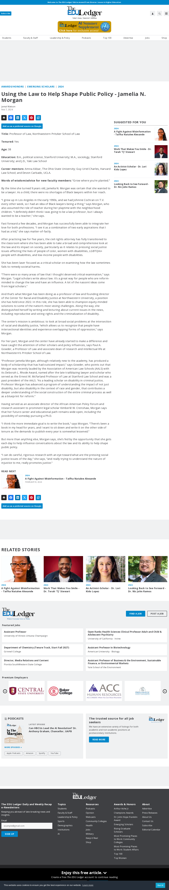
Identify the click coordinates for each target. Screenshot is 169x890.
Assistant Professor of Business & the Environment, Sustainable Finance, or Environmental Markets (124, 662)
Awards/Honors (12, 86)
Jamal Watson (8, 106)
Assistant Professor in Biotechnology (109, 647)
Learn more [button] (87, 885)
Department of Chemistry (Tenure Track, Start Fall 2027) (36, 647)
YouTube (54, 753)
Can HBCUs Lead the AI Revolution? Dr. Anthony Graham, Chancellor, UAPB (53, 730)
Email (4, 821)
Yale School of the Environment (104, 667)
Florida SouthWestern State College (23, 664)
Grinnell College (12, 651)
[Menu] (166, 13)
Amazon (29, 753)
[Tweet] (24, 117)
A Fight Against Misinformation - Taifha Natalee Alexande (60, 478)
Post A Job (157, 613)
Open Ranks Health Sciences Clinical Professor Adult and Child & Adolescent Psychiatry (125, 633)
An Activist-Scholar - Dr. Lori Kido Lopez (130, 168)
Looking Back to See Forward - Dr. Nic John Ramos (131, 185)
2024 (61, 86)
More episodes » (13, 747)
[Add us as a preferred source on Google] (38, 117)
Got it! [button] (160, 885)
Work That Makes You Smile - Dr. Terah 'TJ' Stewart (132, 150)
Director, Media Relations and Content (26, 660)
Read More (99, 739)
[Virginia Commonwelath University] (143, 691)
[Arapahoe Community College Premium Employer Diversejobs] (27, 691)
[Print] (4, 117)
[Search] (159, 13)
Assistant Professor (15, 631)
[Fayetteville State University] (65, 691)
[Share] (10, 117)
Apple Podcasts (13, 753)
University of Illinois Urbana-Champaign (26, 635)
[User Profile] (152, 13)
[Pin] (31, 117)
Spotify (42, 753)
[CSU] (104, 691)
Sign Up (9, 834)
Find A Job (136, 613)
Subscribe (5, 13)
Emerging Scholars (41, 86)
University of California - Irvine (104, 638)
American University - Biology (104, 651)
